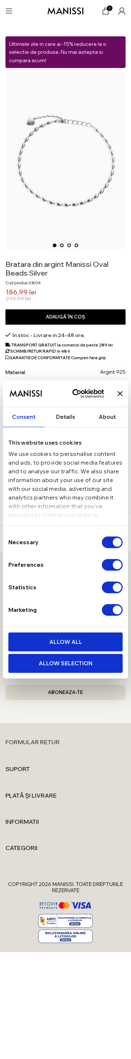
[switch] (112, 564)
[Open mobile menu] (9, 11)
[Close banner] (120, 393)
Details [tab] (65, 416)
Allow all (65, 641)
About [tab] (107, 416)
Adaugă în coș (65, 317)
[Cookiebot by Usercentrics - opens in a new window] (76, 393)
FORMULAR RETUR (32, 742)
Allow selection (65, 663)
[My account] (122, 11)
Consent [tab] (23, 416)
